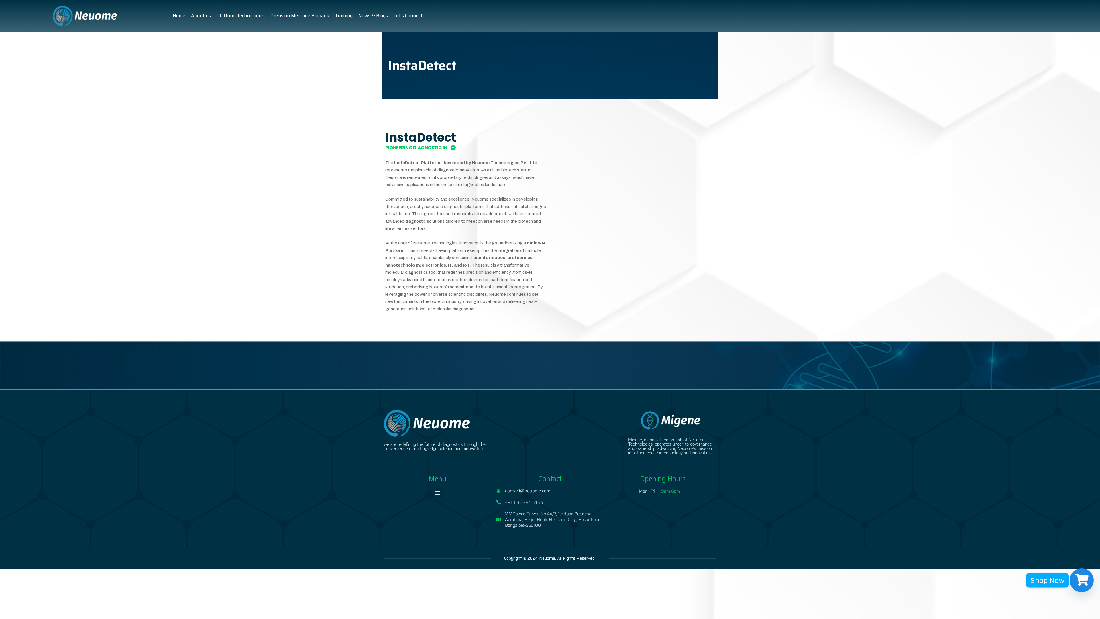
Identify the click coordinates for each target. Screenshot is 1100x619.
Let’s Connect (408, 15)
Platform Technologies (241, 15)
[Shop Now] (1082, 580)
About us (201, 15)
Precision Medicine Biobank (299, 15)
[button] (437, 492)
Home (179, 15)
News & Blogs (373, 15)
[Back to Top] (1087, 609)
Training (344, 15)
